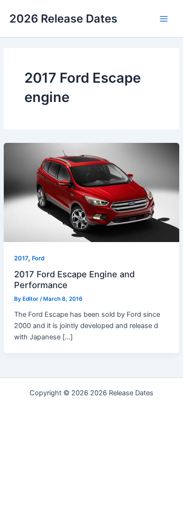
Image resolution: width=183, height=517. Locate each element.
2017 (21, 258)
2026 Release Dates (63, 18)
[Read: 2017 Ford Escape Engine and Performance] (91, 192)
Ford (38, 258)
